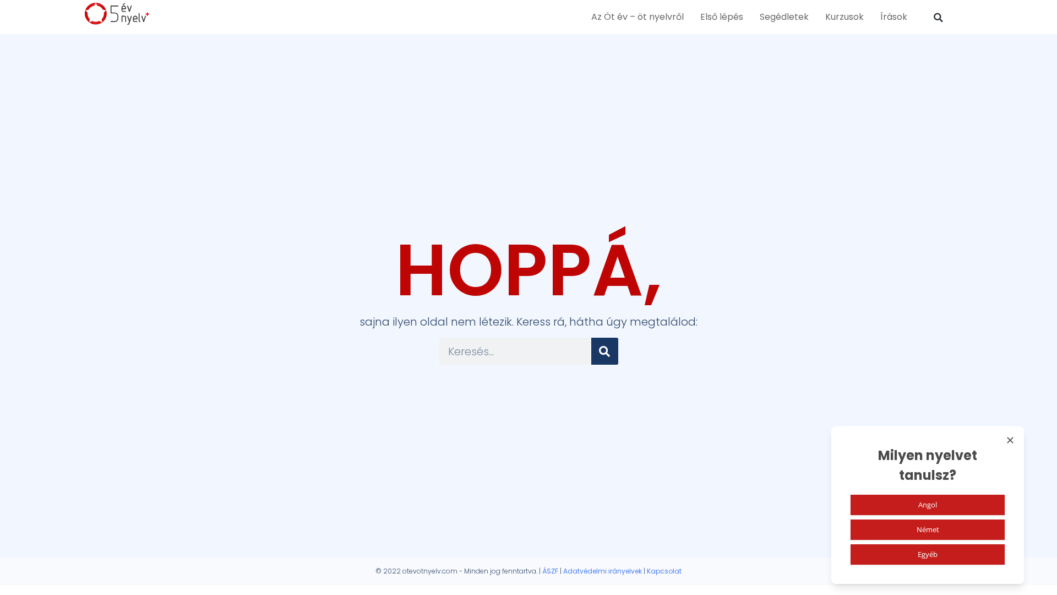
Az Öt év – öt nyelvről (637, 16)
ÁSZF (550, 571)
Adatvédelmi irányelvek (602, 571)
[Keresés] (604, 351)
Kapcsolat (664, 571)
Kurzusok (844, 16)
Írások (893, 16)
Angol (927, 505)
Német (928, 529)
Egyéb (928, 554)
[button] (938, 17)
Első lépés (721, 16)
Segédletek (784, 16)
